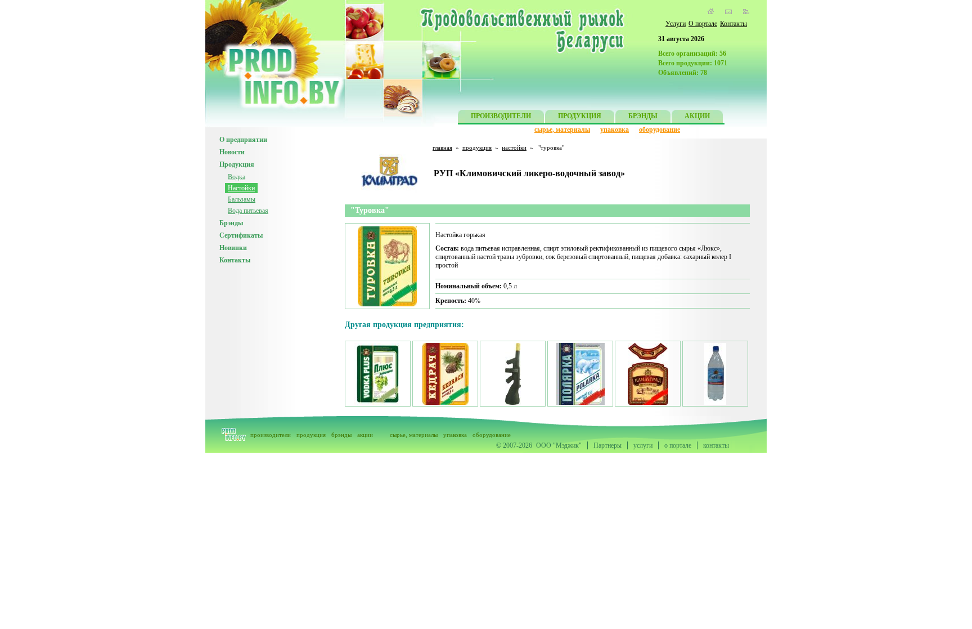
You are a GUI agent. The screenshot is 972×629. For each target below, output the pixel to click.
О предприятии (243, 140)
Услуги (675, 24)
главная (442, 147)
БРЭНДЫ (643, 116)
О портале (702, 24)
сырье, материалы (562, 129)
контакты (716, 445)
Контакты (733, 24)
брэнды (341, 434)
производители (270, 434)
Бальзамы (241, 199)
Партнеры (607, 445)
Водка (236, 177)
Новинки (233, 248)
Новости (232, 152)
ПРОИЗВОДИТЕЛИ (501, 116)
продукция (477, 147)
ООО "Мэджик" (559, 445)
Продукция (236, 164)
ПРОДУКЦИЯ (579, 116)
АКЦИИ (697, 116)
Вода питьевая (248, 211)
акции (365, 434)
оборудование (659, 129)
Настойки (241, 188)
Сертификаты (241, 235)
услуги (642, 445)
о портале (677, 445)
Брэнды (231, 223)
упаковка (614, 129)
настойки (514, 147)
